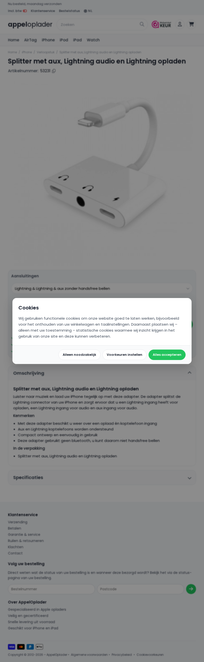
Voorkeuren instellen (124, 354)
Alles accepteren (167, 354)
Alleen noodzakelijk (79, 354)
